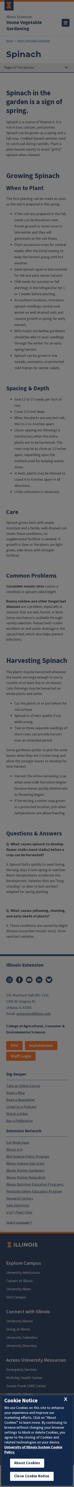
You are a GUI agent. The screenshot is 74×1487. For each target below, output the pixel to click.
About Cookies (27, 1463)
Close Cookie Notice (32, 1476)
